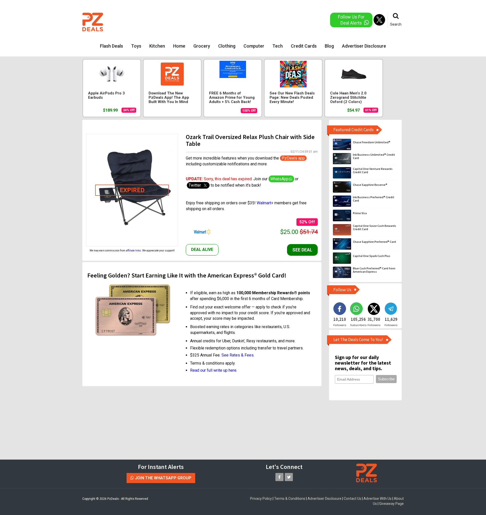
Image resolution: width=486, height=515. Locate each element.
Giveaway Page (391, 504)
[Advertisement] (222, 21)
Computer (254, 46)
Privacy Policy (261, 499)
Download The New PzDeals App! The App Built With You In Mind (169, 97)
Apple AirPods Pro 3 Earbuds (106, 95)
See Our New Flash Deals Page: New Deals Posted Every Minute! (292, 97)
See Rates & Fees (237, 355)
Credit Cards (304, 46)
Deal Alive (202, 249)
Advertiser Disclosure (364, 46)
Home (179, 46)
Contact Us (352, 499)
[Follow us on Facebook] (279, 477)
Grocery (201, 46)
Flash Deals (111, 46)
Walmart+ (265, 203)
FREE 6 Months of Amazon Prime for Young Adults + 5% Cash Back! (232, 97)
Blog (329, 46)
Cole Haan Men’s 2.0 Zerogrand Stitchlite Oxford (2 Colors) (348, 97)
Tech (277, 46)
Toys (136, 46)
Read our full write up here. (213, 370)
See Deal (302, 249)
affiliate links (133, 250)
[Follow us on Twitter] (289, 477)
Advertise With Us (377, 499)
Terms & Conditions (289, 499)
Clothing (226, 46)
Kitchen (157, 46)
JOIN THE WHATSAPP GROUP (162, 478)
